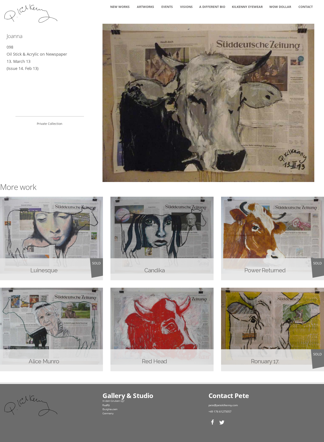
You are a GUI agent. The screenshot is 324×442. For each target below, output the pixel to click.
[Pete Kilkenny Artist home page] (49, 405)
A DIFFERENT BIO (212, 7)
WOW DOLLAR (280, 7)
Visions (186, 7)
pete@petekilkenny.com (223, 405)
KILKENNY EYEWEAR (247, 7)
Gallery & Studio (127, 395)
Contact (305, 7)
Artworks (145, 7)
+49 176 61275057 (220, 411)
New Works (120, 7)
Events (167, 7)
